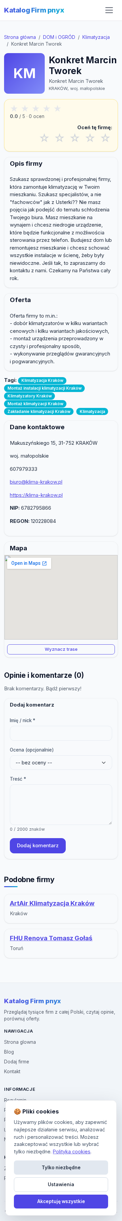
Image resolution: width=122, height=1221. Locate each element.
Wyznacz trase (61, 649)
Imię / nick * (22, 720)
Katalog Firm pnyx (34, 10)
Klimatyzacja (96, 37)
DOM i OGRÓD (59, 37)
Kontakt (12, 1071)
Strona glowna (20, 1042)
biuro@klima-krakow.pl (36, 482)
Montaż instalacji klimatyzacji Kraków (44, 388)
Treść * (18, 779)
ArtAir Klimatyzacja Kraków (52, 903)
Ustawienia (61, 1184)
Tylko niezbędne (61, 1167)
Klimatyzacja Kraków (42, 380)
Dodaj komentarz (38, 845)
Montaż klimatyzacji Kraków (35, 403)
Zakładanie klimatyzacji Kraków (38, 411)
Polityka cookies (71, 1151)
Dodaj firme (16, 1061)
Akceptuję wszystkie (61, 1201)
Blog (9, 1052)
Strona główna (20, 37)
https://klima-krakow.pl (36, 495)
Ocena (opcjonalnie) (32, 750)
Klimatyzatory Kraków (29, 395)
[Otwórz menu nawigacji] (109, 10)
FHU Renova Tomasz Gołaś (51, 938)
